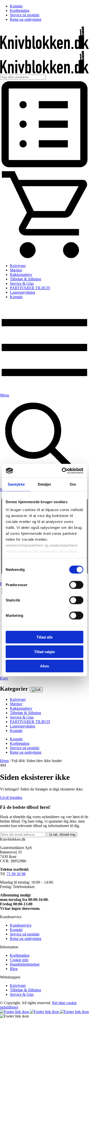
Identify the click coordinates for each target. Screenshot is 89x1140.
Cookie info (19, 960)
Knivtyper (18, 266)
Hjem (4, 761)
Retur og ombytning (25, 19)
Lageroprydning (22, 292)
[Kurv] (44, 257)
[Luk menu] (36, 689)
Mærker (16, 270)
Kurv (4, 678)
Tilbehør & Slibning (25, 279)
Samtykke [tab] (16, 484)
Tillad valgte (44, 651)
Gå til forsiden (11, 797)
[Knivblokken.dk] (44, 48)
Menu (4, 395)
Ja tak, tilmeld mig (62, 834)
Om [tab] (73, 484)
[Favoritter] (44, 167)
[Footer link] (15, 1012)
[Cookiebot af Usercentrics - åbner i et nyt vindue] (62, 470)
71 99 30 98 (16, 874)
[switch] (76, 585)
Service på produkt (24, 15)
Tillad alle (44, 637)
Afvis (44, 666)
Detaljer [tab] (44, 484)
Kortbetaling (19, 10)
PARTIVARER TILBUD (30, 288)
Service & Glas (22, 283)
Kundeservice (20, 925)
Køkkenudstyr (21, 274)
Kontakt (16, 6)
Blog (14, 969)
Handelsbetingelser (25, 964)
